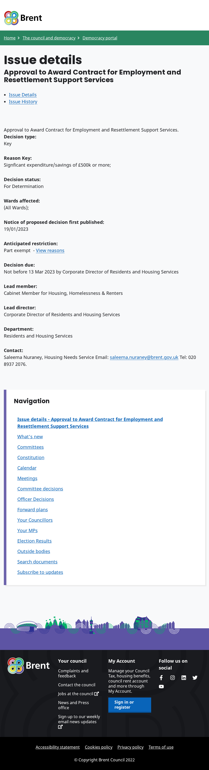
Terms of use (161, 747)
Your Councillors (35, 520)
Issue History (23, 101)
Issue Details (23, 95)
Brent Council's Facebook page (161, 677)
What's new (30, 436)
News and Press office (73, 705)
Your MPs (27, 530)
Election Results (34, 541)
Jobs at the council (76, 693)
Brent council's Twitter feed (195, 677)
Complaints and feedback (73, 673)
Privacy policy (130, 747)
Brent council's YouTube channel (161, 686)
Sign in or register (124, 704)
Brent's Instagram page (172, 677)
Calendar (26, 468)
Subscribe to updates (40, 572)
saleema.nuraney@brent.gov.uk (144, 357)
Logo (23, 18)
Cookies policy (98, 747)
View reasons (50, 250)
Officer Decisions (35, 499)
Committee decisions (40, 489)
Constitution (30, 457)
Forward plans (32, 509)
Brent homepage (29, 666)
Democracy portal (100, 38)
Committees (30, 447)
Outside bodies (33, 551)
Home (10, 38)
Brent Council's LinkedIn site (183, 677)
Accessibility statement (58, 747)
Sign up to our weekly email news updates (79, 719)
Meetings (27, 478)
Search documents (37, 562)
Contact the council (76, 684)
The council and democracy (49, 38)
